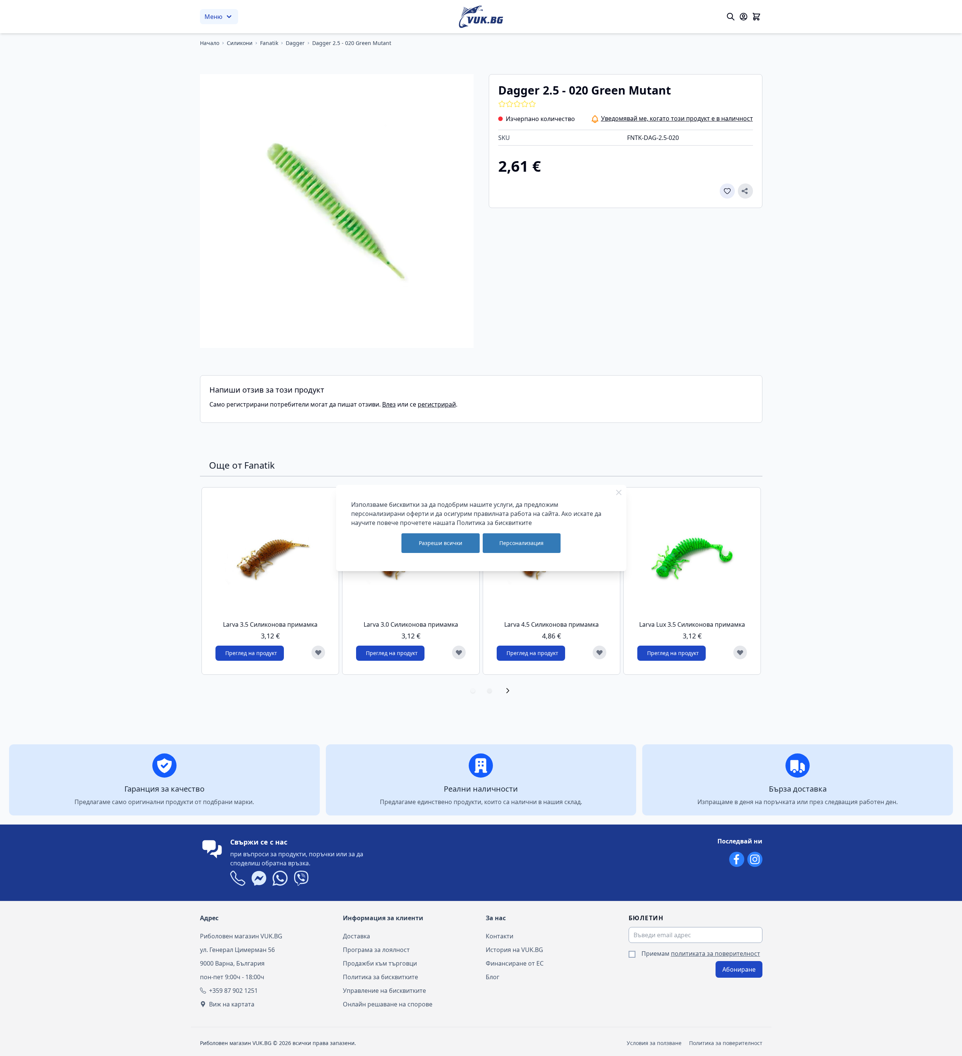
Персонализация (521, 543)
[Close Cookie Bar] (618, 492)
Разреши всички (440, 543)
